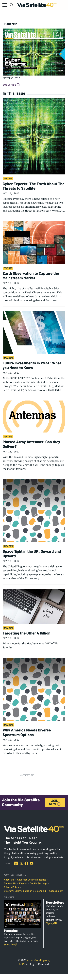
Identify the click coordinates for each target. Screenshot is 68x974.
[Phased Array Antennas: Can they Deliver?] (34, 416)
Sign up (50, 923)
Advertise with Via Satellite (31, 879)
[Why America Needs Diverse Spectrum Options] (34, 689)
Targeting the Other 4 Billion (26, 633)
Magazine (8, 357)
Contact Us (10, 883)
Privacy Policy (11, 887)
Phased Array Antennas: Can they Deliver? (31, 444)
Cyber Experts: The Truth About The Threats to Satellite (34, 186)
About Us (9, 879)
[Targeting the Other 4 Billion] (34, 606)
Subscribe (10, 84)
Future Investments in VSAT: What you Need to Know (32, 365)
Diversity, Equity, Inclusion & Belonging (25, 890)
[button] (4, 5)
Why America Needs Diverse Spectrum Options (27, 732)
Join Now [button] (53, 802)
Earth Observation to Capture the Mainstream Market (31, 275)
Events (23, 883)
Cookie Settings (38, 883)
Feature (7, 178)
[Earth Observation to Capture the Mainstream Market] (34, 242)
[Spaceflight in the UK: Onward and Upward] (34, 510)
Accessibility (56, 890)
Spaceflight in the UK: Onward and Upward (32, 553)
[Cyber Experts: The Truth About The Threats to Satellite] (34, 136)
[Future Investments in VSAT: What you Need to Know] (34, 332)
